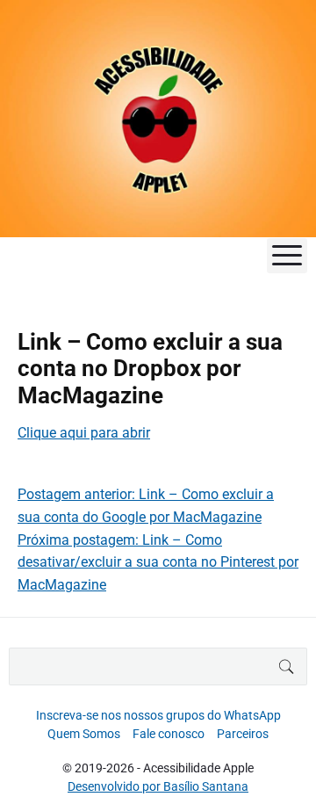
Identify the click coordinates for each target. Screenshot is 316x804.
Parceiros (243, 734)
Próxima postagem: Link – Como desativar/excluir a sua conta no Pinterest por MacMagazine (158, 562)
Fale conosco (169, 734)
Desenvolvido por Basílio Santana (158, 786)
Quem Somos (83, 734)
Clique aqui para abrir (84, 432)
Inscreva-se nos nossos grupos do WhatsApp (158, 715)
